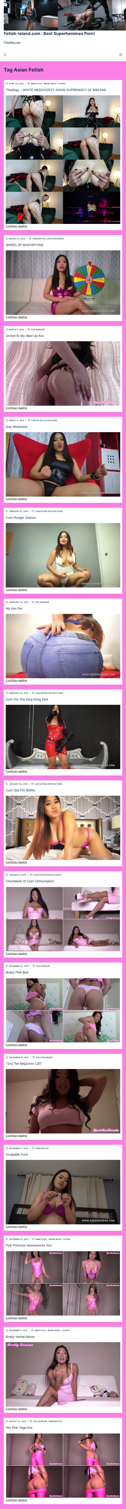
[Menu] (120, 54)
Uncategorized (55, 238)
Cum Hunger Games (21, 517)
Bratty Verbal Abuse (20, 1337)
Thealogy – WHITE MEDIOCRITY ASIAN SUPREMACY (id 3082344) (56, 90)
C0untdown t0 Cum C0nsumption (30, 881)
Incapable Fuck (17, 1154)
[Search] (5, 54)
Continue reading (16, 226)
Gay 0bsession (16, 427)
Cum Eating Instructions (49, 511)
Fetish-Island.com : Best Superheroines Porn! (49, 33)
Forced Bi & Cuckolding (44, 420)
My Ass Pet (14, 608)
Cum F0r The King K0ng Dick (27, 699)
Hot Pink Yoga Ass (19, 1427)
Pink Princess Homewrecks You (29, 1245)
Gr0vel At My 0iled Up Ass (25, 336)
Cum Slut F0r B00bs (20, 790)
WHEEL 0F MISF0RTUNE (24, 245)
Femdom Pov (39, 238)
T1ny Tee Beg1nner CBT (24, 1063)
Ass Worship (38, 329)
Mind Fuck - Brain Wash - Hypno (48, 83)
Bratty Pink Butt (17, 972)
